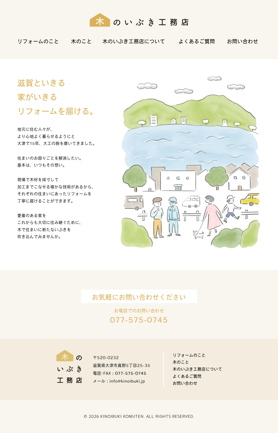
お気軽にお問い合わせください (139, 297)
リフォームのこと (38, 41)
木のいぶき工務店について (134, 41)
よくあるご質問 (197, 41)
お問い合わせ (242, 41)
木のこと (81, 41)
